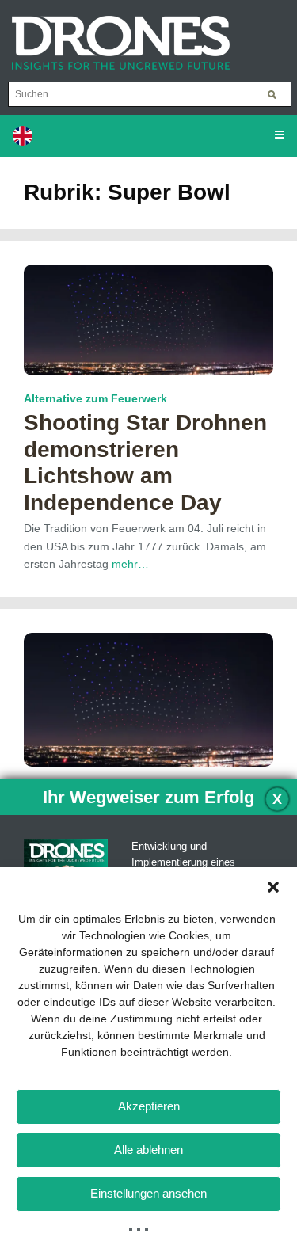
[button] (273, 887)
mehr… (130, 564)
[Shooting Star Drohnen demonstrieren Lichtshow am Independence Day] (148, 319)
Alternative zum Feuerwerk (95, 398)
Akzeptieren (149, 1106)
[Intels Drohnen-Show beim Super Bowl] (148, 698)
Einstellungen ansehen (148, 1193)
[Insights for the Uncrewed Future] (115, 35)
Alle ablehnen (148, 1149)
